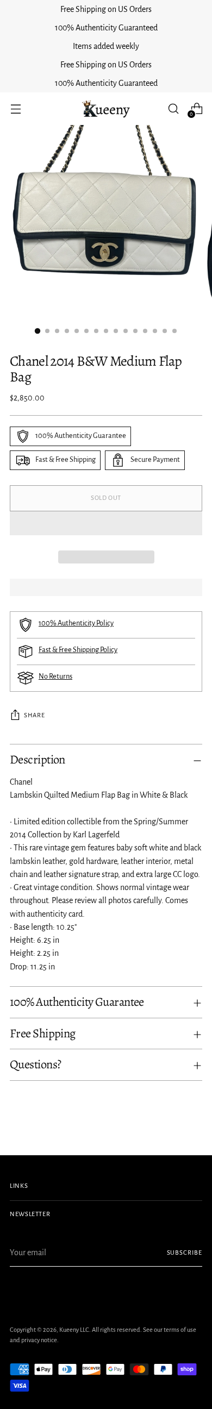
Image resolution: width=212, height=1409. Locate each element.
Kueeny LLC (74, 1329)
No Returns (55, 676)
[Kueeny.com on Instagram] (51, 1291)
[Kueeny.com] (106, 109)
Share (34, 715)
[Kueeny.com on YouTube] (85, 1291)
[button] (106, 523)
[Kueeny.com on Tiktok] (68, 1291)
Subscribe (184, 1252)
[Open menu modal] (15, 109)
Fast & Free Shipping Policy (78, 650)
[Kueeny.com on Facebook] (16, 1291)
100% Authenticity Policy (76, 623)
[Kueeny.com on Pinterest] (33, 1291)
